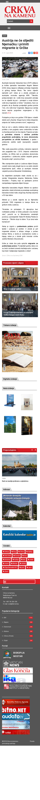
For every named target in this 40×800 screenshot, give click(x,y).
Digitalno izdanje (10, 379)
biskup (7, 551)
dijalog (30, 551)
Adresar (6, 489)
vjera (30, 567)
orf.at (9, 113)
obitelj (24, 563)
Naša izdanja (8, 388)
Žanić (6, 571)
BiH (5, 269)
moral (7, 563)
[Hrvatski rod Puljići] (10, 424)
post (22, 567)
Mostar (15, 563)
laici (24, 559)
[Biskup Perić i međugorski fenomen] (27, 425)
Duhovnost (7, 627)
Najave (6, 622)
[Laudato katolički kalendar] (19, 540)
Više (19, 467)
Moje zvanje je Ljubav (12, 289)
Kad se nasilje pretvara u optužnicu (15, 481)
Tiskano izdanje (9, 325)
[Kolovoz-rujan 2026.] (17, 351)
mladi (31, 559)
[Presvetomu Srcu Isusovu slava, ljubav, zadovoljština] (27, 402)
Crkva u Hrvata (8, 636)
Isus (25, 555)
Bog (14, 551)
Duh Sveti (8, 555)
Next (35, 449)
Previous (32, 449)
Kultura (6, 631)
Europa (17, 555)
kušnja (16, 559)
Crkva (22, 551)
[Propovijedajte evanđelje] (10, 400)
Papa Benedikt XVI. (11, 567)
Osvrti (4, 35)
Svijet (6, 640)
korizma (7, 559)
